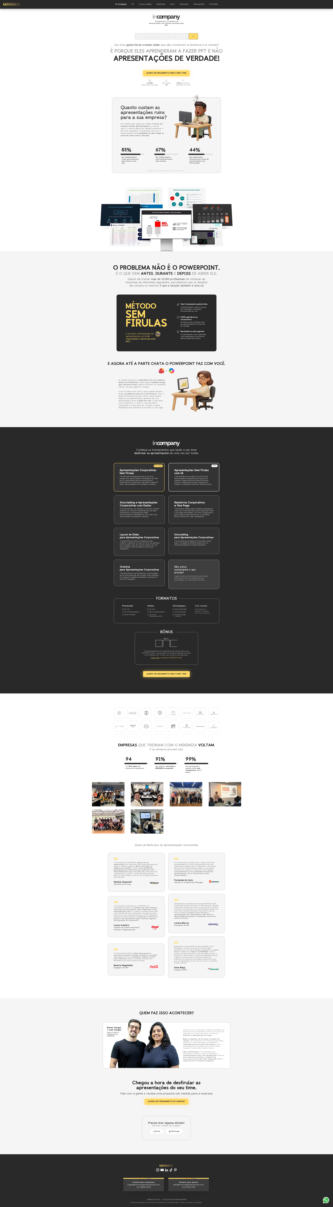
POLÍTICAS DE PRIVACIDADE (174, 1200)
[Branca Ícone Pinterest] (175, 1170)
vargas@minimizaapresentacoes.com (143, 1185)
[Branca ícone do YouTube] (162, 1170)
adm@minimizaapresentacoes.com (188, 1185)
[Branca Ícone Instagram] (158, 1170)
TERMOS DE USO (153, 1200)
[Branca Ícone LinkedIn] (166, 1170)
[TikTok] (171, 1170)
